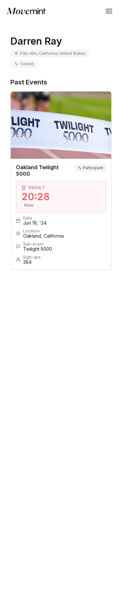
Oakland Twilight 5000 (37, 170)
